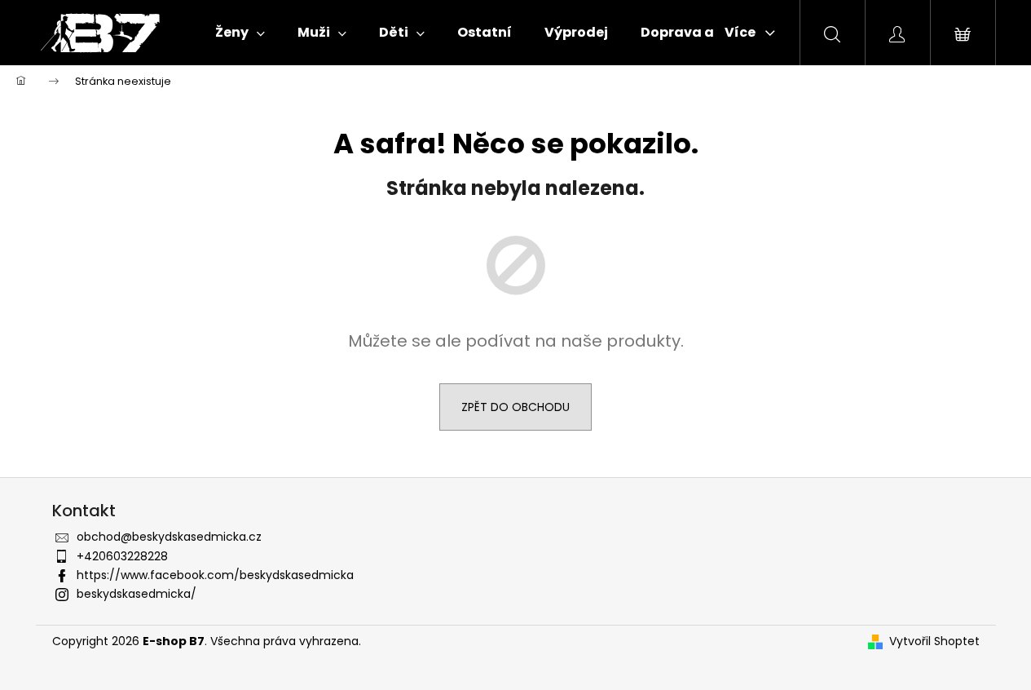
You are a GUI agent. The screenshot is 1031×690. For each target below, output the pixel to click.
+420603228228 (122, 556)
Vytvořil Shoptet (934, 641)
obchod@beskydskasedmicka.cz (169, 537)
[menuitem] (240, 32)
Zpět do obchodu (515, 407)
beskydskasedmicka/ (136, 594)
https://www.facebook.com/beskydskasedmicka (215, 575)
